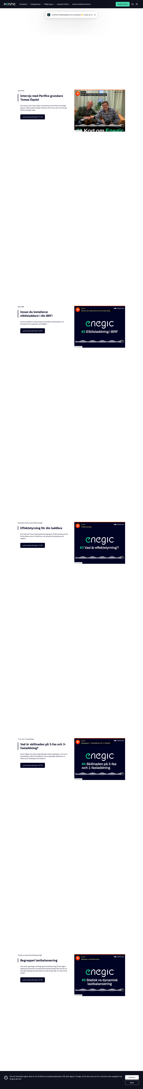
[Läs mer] (9, 4)
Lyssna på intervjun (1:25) (33, 545)
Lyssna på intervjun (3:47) (33, 331)
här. (20, 1079)
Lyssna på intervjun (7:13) (33, 117)
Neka (132, 1083)
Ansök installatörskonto (81, 4)
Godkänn (132, 1077)
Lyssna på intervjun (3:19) (33, 765)
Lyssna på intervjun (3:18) (33, 980)
